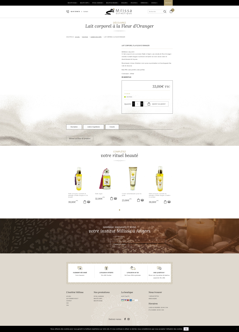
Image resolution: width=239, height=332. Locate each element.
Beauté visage (98, 301)
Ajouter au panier (159, 104)
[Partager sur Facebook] (114, 108)
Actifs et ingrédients (93, 127)
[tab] (74, 126)
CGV (67, 303)
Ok (186, 329)
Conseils (112, 127)
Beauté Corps (98, 298)
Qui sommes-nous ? (72, 298)
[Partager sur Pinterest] (116, 108)
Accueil (68, 296)
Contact (69, 301)
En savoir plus (126, 77)
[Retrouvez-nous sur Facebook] (125, 319)
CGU (67, 305)
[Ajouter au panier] (84, 202)
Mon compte (125, 296)
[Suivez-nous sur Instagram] (128, 319)
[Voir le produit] (88, 202)
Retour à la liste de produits (79, 138)
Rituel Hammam (99, 296)
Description (74, 127)
